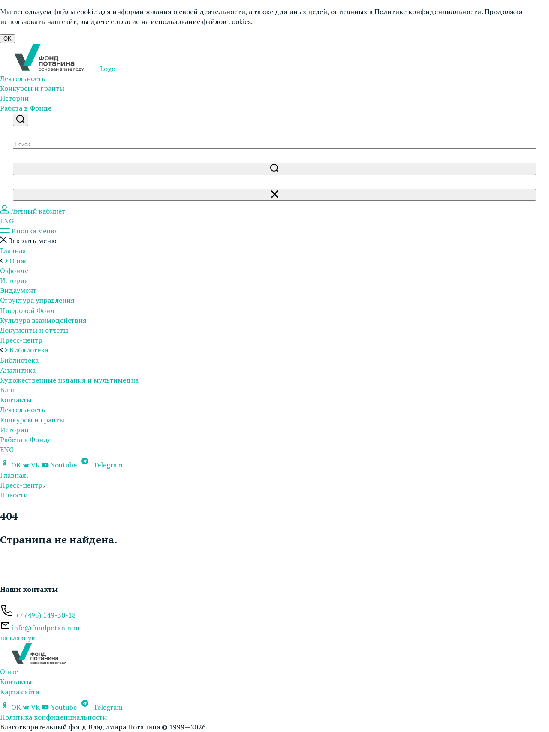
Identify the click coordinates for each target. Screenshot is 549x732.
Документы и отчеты (34, 330)
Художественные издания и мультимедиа (69, 380)
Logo (106, 68)
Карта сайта (19, 691)
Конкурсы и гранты (32, 88)
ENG (7, 221)
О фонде (14, 270)
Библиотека (19, 360)
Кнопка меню (33, 230)
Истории (14, 98)
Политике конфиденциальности (427, 11)
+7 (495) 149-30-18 (45, 615)
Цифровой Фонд (27, 310)
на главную (18, 637)
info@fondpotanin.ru (46, 628)
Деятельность (22, 78)
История (14, 280)
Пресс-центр (21, 340)
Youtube (63, 465)
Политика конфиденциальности (53, 717)
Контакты (16, 399)
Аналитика (18, 370)
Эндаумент (18, 290)
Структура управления (37, 300)
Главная (13, 250)
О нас (9, 671)
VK (35, 465)
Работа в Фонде (25, 108)
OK (7, 39)
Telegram (107, 465)
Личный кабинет (37, 211)
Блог (7, 390)
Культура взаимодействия (43, 320)
